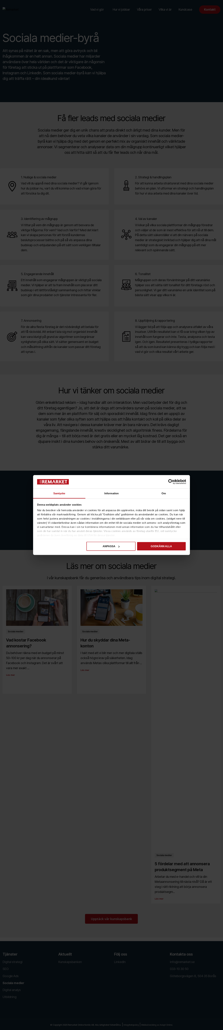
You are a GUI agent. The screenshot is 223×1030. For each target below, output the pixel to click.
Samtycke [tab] (59, 493)
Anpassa (109, 546)
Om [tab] (164, 493)
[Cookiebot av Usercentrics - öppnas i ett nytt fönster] (171, 481)
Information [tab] (111, 493)
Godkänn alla (161, 546)
